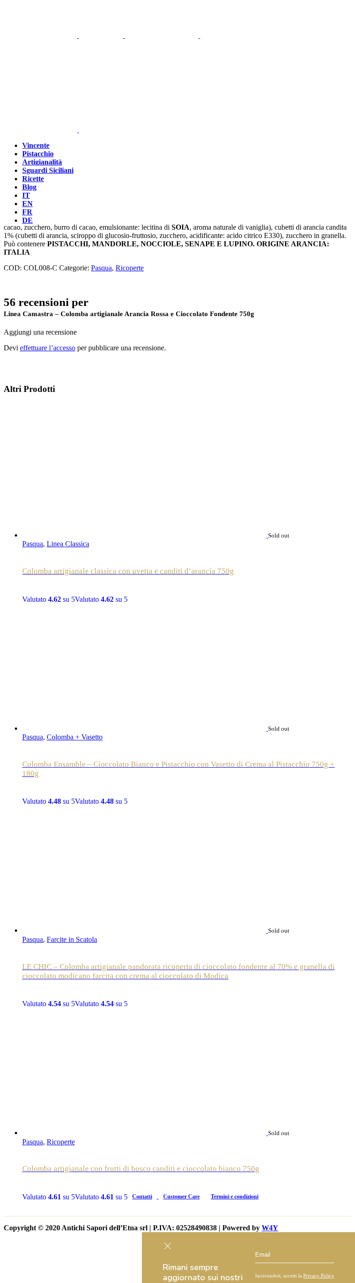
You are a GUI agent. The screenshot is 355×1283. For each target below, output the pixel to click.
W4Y (270, 1228)
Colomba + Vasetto (75, 737)
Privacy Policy (318, 1275)
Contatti (142, 1196)
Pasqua (101, 268)
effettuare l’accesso (47, 348)
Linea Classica (68, 544)
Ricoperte (130, 268)
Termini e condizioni (234, 1196)
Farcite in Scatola (72, 939)
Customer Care (181, 1196)
